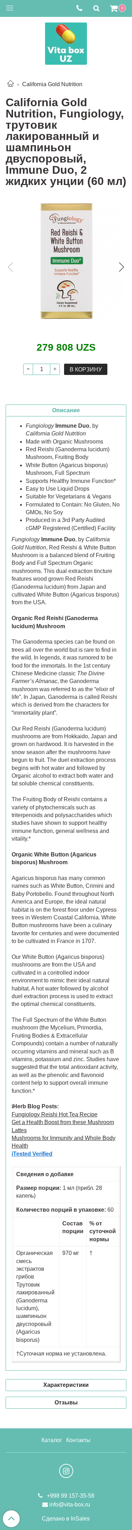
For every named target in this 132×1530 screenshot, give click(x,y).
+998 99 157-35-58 (69, 1496)
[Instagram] (66, 1471)
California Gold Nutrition (52, 84)
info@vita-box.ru (69, 1504)
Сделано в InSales (66, 1519)
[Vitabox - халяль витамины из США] (66, 42)
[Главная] (10, 84)
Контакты (78, 1440)
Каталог (52, 1440)
